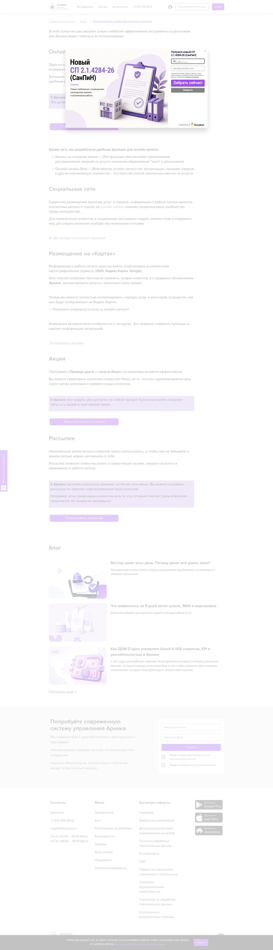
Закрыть (188, 90)
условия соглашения (192, 77)
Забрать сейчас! (187, 82)
